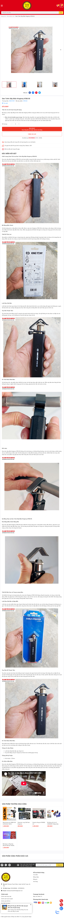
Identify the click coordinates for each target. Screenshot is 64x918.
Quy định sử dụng (5, 903)
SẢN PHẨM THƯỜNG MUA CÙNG (14, 804)
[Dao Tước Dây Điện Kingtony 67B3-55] (32, 49)
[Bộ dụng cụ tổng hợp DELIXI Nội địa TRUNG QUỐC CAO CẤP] (9, 835)
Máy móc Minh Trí (37, 896)
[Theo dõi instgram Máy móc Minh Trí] (9, 864)
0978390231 (21, 888)
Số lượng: (4, 124)
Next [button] (60, 49)
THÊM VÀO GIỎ (32, 134)
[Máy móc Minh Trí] (32, 5)
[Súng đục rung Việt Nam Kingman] (24, 813)
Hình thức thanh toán (6, 905)
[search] (61, 12)
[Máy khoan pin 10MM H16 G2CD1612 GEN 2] (9, 813)
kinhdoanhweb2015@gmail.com (15, 890)
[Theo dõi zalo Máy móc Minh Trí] (6, 864)
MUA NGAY (32, 129)
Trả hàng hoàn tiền (6, 912)
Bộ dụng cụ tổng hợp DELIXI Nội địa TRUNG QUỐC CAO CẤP (8, 845)
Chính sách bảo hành (6, 907)
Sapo (30, 916)
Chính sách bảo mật (6, 896)
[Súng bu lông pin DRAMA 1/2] (39, 813)
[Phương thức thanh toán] (42, 902)
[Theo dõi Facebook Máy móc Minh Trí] (2, 864)
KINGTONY (12, 101)
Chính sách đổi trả (5, 901)
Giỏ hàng (35, 881)
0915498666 (32, 138)
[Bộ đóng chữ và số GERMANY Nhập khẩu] (54, 813)
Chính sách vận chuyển (7, 898)
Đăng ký (60, 865)
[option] (32, 49)
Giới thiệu (3, 910)
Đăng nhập (36, 877)
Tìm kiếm (35, 874)
